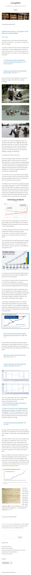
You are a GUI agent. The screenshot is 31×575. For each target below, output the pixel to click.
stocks (11, 527)
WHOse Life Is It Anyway (7, 553)
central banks (5, 525)
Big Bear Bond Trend (6, 546)
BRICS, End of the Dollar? (7, 548)
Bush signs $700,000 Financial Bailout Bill (13, 422)
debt (10, 525)
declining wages (14, 525)
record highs (6, 527)
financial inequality (23, 525)
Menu (15, 9)
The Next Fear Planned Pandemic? (9, 551)
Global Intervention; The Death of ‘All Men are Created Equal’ (15, 32)
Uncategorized (16, 524)
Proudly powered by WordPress (8, 572)
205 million (19, 412)
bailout (27, 524)
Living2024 (15, 3)
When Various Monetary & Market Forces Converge (13, 550)
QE (2, 527)
